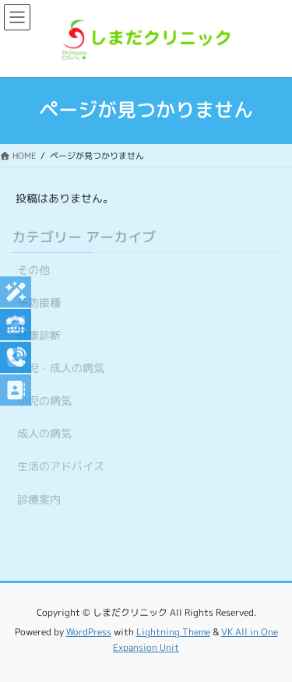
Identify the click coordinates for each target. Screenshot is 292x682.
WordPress (88, 631)
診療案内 (39, 499)
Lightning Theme (173, 631)
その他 (33, 269)
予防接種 (39, 302)
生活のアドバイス (60, 466)
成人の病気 (44, 433)
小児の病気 (44, 400)
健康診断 (39, 335)
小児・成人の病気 (60, 367)
